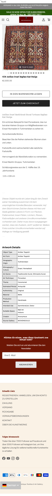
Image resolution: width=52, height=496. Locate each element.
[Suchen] (9, 20)
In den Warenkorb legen (26, 94)
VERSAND (7, 407)
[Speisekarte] (3, 20)
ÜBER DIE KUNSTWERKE (14, 425)
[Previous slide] (5, 46)
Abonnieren (26, 365)
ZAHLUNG (7, 403)
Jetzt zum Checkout (26, 103)
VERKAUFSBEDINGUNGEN (15, 416)
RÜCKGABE (8, 412)
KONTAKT (7, 420)
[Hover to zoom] (26, 47)
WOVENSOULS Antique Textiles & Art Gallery (25, 484)
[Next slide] (47, 46)
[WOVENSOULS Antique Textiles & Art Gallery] (26, 20)
